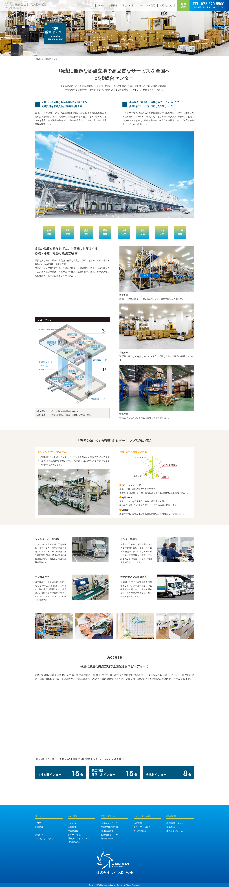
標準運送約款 (74, 842)
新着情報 (39, 826)
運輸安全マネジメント (78, 838)
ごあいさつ (73, 823)
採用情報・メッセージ (177, 823)
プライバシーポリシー (45, 838)
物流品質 (138, 823)
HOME (38, 59)
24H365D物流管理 (109, 826)
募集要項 (170, 826)
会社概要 (72, 826)
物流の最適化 (107, 830)
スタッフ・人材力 (142, 826)
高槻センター (107, 838)
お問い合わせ (41, 834)
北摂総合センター (109, 834)
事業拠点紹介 (74, 830)
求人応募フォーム (174, 830)
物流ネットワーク (109, 823)
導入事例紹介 (140, 830)
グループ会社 (74, 834)
